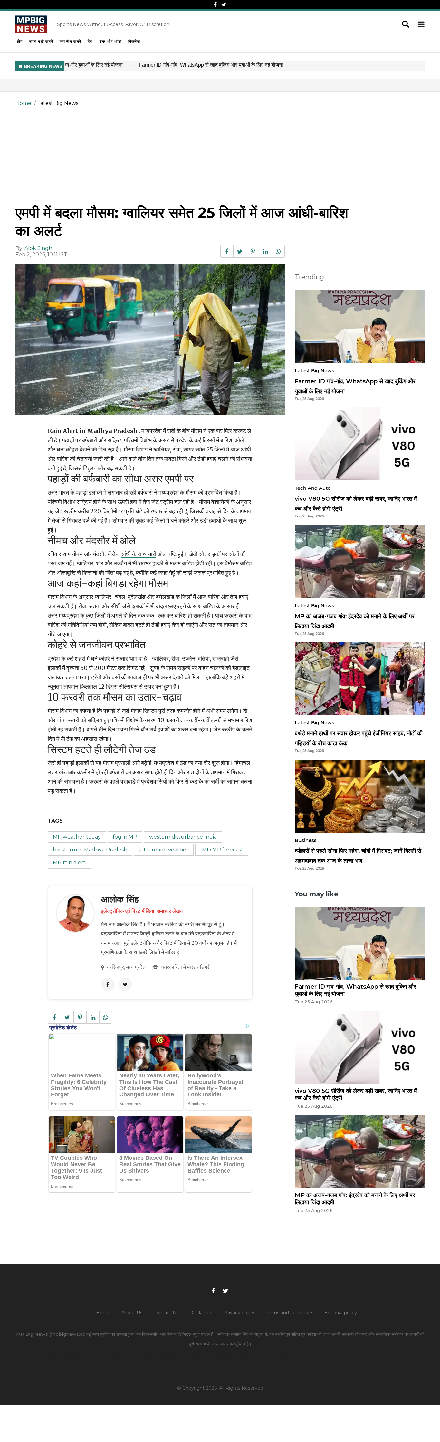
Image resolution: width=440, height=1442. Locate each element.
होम (20, 41)
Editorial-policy (340, 1313)
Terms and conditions (289, 1313)
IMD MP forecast (221, 850)
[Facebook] (215, 4)
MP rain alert (69, 863)
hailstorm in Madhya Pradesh (90, 850)
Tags (55, 821)
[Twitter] (223, 4)
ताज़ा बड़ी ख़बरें (41, 41)
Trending (309, 277)
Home (23, 103)
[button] (421, 25)
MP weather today (77, 837)
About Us (131, 1313)
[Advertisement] (220, 155)
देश (90, 41)
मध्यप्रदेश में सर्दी (158, 430)
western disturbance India (183, 837)
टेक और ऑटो (111, 41)
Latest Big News (57, 103)
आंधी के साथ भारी (138, 554)
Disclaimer (201, 1313)
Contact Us (165, 1313)
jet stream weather (163, 850)
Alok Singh (38, 248)
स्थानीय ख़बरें (70, 41)
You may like (316, 894)
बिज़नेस (134, 41)
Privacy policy (239, 1313)
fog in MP (125, 837)
